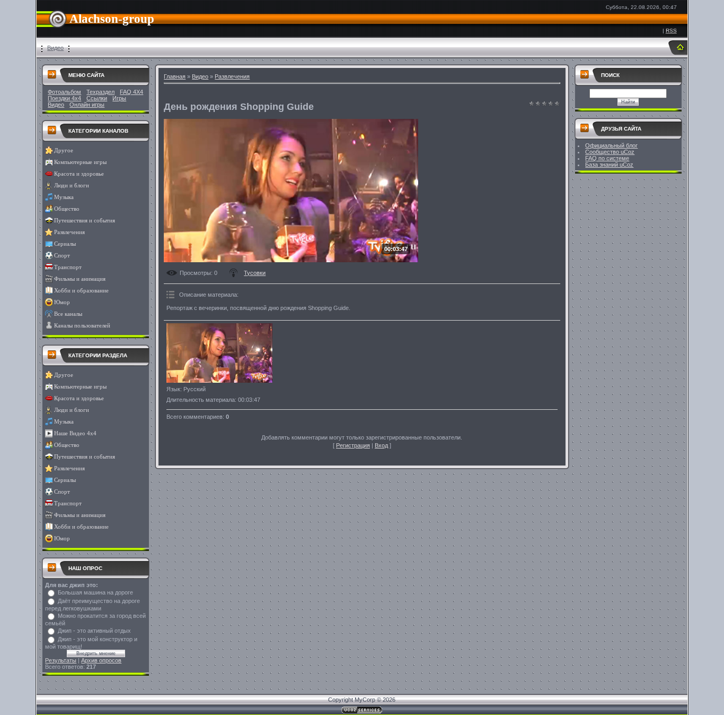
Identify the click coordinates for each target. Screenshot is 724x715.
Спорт (62, 256)
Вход (381, 445)
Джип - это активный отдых (94, 630)
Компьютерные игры (80, 162)
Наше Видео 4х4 (75, 433)
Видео (55, 48)
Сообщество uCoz (609, 152)
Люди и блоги (71, 185)
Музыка (64, 197)
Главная (175, 76)
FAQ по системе (607, 158)
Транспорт (68, 267)
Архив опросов (101, 660)
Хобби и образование (81, 291)
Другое (63, 150)
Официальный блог (611, 145)
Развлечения (69, 232)
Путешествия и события (84, 220)
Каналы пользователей (82, 326)
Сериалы (65, 244)
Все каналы (68, 314)
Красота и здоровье (79, 174)
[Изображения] (219, 353)
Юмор (62, 302)
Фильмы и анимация (79, 279)
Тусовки (255, 273)
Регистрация (353, 445)
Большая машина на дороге (95, 592)
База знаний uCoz (609, 164)
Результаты (60, 660)
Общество (67, 209)
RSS (671, 30)
